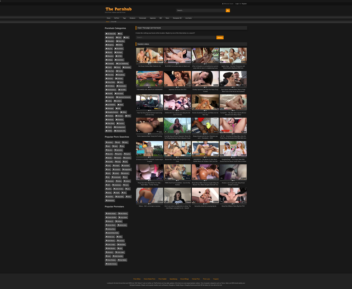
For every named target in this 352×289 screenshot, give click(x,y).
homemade (117, 177)
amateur (110, 142)
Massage (110, 108)
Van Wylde (123, 260)
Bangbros (110, 44)
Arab (127, 37)
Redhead (110, 119)
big (123, 146)
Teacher (121, 123)
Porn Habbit (162, 279)
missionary (117, 185)
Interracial (120, 93)
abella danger (112, 213)
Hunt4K (110, 93)
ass (109, 146)
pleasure (110, 252)
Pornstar (120, 115)
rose (109, 256)
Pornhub (110, 115)
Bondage (119, 52)
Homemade (142, 18)
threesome (111, 200)
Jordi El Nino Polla (113, 233)
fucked (117, 173)
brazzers (127, 157)
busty (118, 161)
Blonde (110, 52)
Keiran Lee (111, 236)
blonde (110, 157)
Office (124, 112)
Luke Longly (111, 244)
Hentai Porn (196, 279)
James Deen (111, 225)
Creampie (110, 63)
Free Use (110, 74)
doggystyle (127, 169)
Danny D (110, 221)
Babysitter (111, 41)
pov (128, 188)
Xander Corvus (112, 264)
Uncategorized (120, 127)
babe (115, 146)
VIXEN (110, 130)
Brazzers (110, 56)
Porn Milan (137, 279)
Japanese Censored (124, 97)
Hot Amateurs (112, 89)
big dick (119, 154)
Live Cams (188, 18)
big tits (128, 154)
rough (117, 192)
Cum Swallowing (123, 63)
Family (120, 71)
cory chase (124, 217)
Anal (119, 37)
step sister (120, 196)
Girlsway (119, 78)
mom (126, 185)
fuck (109, 173)
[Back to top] (346, 283)
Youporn (216, 279)
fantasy (119, 221)
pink (120, 248)
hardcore (125, 173)
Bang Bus (121, 41)
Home (108, 18)
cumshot (117, 169)
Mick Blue (122, 244)
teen (129, 196)
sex (125, 192)
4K (121, 33)
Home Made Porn (149, 279)
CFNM (120, 56)
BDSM (120, 44)
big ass (110, 150)
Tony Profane (111, 260)
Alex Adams (123, 213)
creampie (126, 165)
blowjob (118, 157)
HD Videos (111, 86)
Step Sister (111, 123)
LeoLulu (121, 240)
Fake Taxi (110, 71)
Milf (161, 18)
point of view (119, 188)
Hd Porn (116, 18)
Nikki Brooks (111, 248)
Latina (109, 101)
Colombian (120, 59)
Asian (125, 142)
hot (126, 177)
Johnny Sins (111, 229)
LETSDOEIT (111, 104)
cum (109, 169)
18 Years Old (111, 33)
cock (109, 165)
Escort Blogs (184, 279)
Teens (167, 18)
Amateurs (132, 18)
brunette (110, 161)
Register (244, 3)
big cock (110, 154)
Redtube (120, 119)
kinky (120, 236)
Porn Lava (206, 279)
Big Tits (110, 48)
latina (119, 181)
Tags (124, 18)
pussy (109, 192)
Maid (121, 104)
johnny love (123, 225)
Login (237, 3)
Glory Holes (111, 82)
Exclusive (127, 67)
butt (126, 161)
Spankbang (173, 279)
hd (108, 177)
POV (128, 115)
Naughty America (113, 112)
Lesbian (118, 101)
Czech (109, 67)
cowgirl (117, 165)
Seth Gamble (118, 256)
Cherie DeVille (112, 217)
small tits (110, 196)
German (110, 78)
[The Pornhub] (118, 9)
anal (118, 142)
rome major (120, 252)
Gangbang (121, 74)
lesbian (128, 181)
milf (109, 185)
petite (109, 188)
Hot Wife (123, 89)
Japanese (153, 18)
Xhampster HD (177, 18)
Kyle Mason (111, 240)
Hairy (120, 82)
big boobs (119, 150)
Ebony (118, 67)
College (110, 59)
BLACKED (120, 48)
